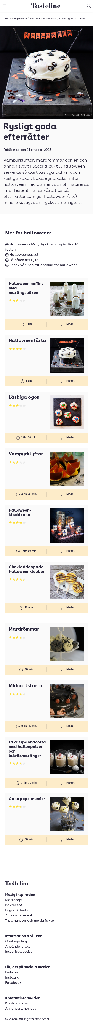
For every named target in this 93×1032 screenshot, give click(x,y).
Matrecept (14, 900)
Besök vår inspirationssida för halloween (43, 265)
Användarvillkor (18, 946)
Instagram (13, 977)
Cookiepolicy (16, 941)
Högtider (34, 18)
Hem (8, 18)
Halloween (49, 18)
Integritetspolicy (18, 952)
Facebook (13, 983)
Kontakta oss (16, 1003)
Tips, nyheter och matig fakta (29, 921)
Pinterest (12, 972)
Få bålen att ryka (24, 260)
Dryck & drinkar (18, 910)
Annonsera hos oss (20, 1008)
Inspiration (20, 18)
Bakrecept (13, 905)
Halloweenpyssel (23, 255)
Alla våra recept (18, 915)
